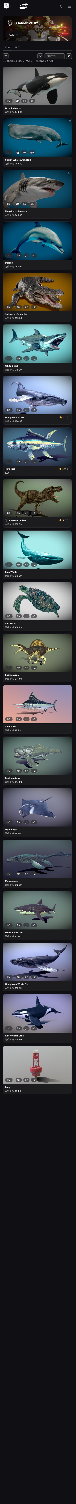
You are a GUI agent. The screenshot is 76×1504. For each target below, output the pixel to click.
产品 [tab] (7, 47)
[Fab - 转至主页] (23, 6)
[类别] (5, 56)
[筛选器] (40, 56)
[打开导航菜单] (69, 6)
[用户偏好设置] (69, 56)
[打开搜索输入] (62, 6)
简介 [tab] (17, 47)
